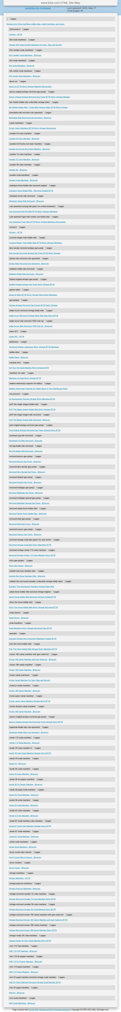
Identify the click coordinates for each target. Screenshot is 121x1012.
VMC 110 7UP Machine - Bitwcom (23, 951)
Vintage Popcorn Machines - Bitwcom (24, 889)
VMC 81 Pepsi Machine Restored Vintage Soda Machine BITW (35, 982)
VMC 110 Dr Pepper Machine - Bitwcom (25, 962)
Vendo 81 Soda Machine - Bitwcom (24, 837)
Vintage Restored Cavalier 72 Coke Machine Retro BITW (32, 899)
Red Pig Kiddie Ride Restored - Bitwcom (25, 451)
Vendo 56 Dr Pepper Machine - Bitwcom (25, 784)
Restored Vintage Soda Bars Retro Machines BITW (30, 545)
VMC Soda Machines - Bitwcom (22, 1003)
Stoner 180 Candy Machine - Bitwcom (24, 670)
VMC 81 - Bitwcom (17, 993)
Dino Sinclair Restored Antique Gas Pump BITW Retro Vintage (34, 253)
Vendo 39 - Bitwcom (17, 764)
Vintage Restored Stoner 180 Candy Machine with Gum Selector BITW (38, 920)
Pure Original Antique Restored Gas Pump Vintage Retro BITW (34, 430)
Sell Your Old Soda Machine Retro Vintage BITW (29, 368)
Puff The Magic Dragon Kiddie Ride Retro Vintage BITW (32, 409)
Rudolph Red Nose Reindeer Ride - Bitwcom (27, 576)
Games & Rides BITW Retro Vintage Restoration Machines (33, 295)
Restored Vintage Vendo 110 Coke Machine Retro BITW (32, 555)
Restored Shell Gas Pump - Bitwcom (24, 524)
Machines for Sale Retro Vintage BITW (25, 378)
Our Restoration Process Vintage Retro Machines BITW (32, 399)
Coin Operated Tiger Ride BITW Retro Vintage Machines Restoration (37, 222)
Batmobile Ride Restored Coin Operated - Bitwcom (30, 118)
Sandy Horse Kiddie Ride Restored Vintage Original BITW (32, 597)
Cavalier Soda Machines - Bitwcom (23, 180)
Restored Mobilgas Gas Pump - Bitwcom (26, 493)
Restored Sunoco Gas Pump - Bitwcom (25, 534)
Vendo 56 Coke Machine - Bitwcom (23, 774)
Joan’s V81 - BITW (16, 336)
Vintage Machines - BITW (19, 878)
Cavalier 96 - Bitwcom (18, 170)
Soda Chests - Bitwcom (19, 618)
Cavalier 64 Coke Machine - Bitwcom (24, 139)
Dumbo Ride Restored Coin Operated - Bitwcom (29, 264)
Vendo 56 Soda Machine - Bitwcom (23, 805)
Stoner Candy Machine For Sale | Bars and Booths (29, 680)
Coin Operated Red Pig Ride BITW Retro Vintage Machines (33, 211)
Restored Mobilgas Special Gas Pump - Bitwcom (29, 503)
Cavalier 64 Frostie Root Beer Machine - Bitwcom (29, 149)
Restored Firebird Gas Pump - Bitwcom (25, 482)
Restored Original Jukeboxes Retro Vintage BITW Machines (34, 347)
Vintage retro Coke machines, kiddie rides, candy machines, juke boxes (35, 24)
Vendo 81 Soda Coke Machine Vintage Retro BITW (30, 826)
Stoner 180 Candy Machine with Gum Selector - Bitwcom (32, 659)
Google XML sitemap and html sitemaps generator (49, 1010)
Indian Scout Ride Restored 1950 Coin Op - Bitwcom (30, 326)
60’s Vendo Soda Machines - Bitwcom (24, 76)
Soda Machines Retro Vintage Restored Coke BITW (30, 628)
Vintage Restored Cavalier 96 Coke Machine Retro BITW (32, 909)
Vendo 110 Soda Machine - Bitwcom (24, 743)
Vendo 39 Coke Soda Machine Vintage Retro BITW (30, 753)
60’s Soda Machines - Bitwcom (21, 66)
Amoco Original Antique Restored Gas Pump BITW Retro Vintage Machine (39, 97)
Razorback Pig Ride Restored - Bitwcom (25, 441)
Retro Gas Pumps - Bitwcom (20, 566)
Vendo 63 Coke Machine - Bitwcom (23, 816)
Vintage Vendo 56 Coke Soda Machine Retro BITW (30, 941)
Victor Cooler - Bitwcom (19, 868)
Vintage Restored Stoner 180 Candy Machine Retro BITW (33, 930)
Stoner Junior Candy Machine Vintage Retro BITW (29, 701)
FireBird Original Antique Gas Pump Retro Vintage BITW (32, 284)
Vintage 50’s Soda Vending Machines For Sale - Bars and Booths (35, 45)
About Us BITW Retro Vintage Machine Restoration (30, 86)
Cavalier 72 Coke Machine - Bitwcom (24, 159)
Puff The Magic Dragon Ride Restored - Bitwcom (29, 420)
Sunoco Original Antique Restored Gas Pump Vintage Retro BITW (36, 722)
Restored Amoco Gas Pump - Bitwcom (25, 461)
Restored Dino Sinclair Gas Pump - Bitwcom (27, 472)
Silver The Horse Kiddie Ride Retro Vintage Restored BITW (33, 607)
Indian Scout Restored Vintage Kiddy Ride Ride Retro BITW (33, 316)
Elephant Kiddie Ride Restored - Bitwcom (26, 274)
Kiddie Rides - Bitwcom (18, 357)
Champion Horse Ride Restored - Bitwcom (26, 201)
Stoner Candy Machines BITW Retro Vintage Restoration (32, 128)
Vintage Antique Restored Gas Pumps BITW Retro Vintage (33, 305)
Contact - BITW (15, 34)
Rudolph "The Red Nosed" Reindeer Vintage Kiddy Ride (31, 586)
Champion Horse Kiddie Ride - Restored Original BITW (31, 191)
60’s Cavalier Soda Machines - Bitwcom (25, 55)
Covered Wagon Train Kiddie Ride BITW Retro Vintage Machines (35, 243)
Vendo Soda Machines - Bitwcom (22, 847)
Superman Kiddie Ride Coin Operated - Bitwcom (28, 732)
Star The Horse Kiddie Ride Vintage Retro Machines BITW (33, 649)
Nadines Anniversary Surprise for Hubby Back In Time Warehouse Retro (38, 389)
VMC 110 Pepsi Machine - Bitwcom (23, 972)
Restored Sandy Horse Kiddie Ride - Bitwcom (27, 514)
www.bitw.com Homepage (38, 8)
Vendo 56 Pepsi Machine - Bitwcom (24, 795)
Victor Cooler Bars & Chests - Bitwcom (25, 857)
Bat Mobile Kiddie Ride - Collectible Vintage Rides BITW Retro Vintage (38, 107)
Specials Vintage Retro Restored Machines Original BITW (32, 639)
